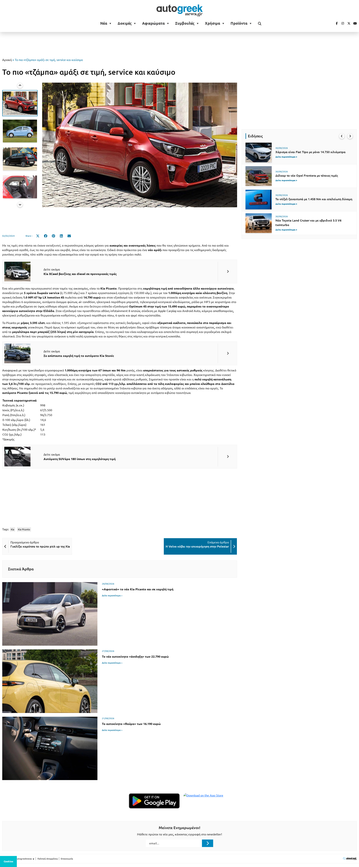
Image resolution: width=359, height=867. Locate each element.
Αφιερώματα (153, 23)
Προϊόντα (239, 23)
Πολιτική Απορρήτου (47, 858)
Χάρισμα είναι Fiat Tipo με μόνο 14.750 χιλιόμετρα (310, 152)
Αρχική (7, 60)
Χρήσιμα (212, 23)
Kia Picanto (24, 529)
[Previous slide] (20, 85)
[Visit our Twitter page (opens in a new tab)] (347, 23)
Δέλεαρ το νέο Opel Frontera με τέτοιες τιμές (306, 175)
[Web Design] (350, 858)
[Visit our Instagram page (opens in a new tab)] (341, 23)
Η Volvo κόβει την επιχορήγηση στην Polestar (197, 546)
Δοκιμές (125, 23)
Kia (12, 529)
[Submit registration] (207, 843)
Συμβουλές (184, 23)
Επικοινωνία (67, 858)
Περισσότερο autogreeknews (17, 858)
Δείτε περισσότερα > (112, 595)
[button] (20, 103)
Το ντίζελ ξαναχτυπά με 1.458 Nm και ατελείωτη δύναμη (313, 199)
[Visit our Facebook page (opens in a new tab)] (335, 23)
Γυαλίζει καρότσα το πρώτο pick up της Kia (40, 546)
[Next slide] (20, 204)
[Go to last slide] (342, 136)
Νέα (103, 23)
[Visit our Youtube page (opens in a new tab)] (354, 23)
